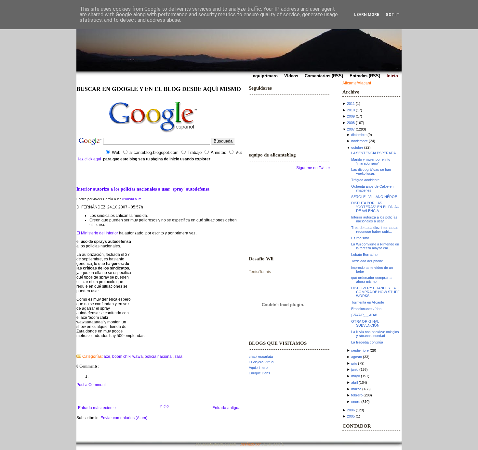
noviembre (359, 141)
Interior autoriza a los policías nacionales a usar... (374, 219)
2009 (351, 116)
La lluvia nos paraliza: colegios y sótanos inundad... (375, 334)
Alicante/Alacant (356, 83)
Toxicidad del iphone (367, 261)
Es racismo (360, 238)
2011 (351, 104)
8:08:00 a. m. (132, 199)
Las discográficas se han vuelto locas (371, 171)
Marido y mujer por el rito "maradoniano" (370, 161)
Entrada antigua (226, 408)
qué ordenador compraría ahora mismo (371, 279)
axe (107, 356)
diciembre (358, 135)
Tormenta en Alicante (367, 302)
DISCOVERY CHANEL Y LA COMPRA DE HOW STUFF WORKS (375, 292)
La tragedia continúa (367, 342)
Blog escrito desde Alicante (215, 444)
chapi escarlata (261, 356)
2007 (351, 129)
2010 (351, 110)
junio (354, 369)
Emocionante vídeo (366, 309)
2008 (351, 123)
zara (178, 356)
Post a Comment (91, 384)
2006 (351, 410)
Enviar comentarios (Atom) (123, 418)
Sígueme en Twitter (313, 168)
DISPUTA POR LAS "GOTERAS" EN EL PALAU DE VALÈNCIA (375, 207)
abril (354, 382)
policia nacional (159, 356)
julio (354, 363)
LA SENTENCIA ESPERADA (373, 153)
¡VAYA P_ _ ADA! (364, 315)
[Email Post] (76, 348)
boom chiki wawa (127, 356)
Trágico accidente (365, 180)
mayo (355, 376)
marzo (356, 389)
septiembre (360, 350)
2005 (351, 416)
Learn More (366, 14)
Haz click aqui (88, 159)
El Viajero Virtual (261, 362)
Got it (393, 14)
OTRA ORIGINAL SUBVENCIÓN (365, 323)
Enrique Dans (259, 373)
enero (355, 402)
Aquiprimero (258, 367)
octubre (357, 147)
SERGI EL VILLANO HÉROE (374, 197)
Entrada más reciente (97, 408)
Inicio (164, 406)
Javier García (273, 444)
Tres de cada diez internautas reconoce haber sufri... (374, 229)
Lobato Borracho (364, 254)
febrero (357, 395)
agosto (356, 357)
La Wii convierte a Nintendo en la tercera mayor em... (375, 246)
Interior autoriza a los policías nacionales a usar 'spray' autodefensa (142, 189)
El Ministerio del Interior (97, 233)
